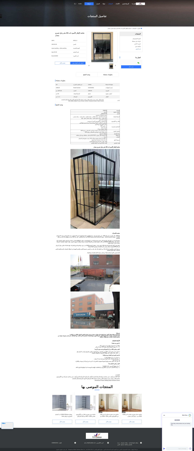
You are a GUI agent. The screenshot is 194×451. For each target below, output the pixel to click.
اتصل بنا (134, 3)
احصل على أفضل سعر (78, 63)
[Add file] (190, 448)
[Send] (164, 448)
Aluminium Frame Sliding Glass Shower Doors (107, 380)
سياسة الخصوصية (127, 449)
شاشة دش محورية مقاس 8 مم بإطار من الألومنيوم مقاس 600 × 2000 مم (109, 415)
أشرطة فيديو (125, 3)
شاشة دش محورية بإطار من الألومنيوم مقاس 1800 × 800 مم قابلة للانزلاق (85, 415)
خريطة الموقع (135, 449)
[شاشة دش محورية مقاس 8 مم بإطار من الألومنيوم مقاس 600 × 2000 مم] (109, 403)
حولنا (104, 3)
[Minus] (164, 415)
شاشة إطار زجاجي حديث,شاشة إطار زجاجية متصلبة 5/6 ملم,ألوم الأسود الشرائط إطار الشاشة (96, 378)
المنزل (98, 3)
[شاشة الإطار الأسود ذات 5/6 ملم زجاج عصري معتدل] (102, 47)
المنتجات (110, 3)
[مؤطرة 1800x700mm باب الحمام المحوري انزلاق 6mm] (62, 403)
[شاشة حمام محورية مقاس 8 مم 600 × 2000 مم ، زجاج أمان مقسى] (132, 403)
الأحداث (117, 3)
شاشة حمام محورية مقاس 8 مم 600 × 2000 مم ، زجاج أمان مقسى (132, 415)
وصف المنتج (86, 74)
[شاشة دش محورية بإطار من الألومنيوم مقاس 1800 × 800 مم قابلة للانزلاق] (85, 403)
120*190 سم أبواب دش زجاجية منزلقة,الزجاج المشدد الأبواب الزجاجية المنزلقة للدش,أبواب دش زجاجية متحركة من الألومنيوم (88, 376)
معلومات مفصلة (108, 74)
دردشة (89, 3)
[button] (139, 406)
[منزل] (140, 4)
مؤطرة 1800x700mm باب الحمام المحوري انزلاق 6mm (63, 415)
